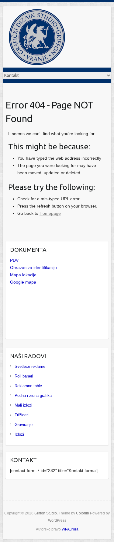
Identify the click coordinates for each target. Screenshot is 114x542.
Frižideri (22, 415)
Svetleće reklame (30, 366)
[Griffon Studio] (37, 38)
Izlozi (19, 434)
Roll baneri (24, 376)
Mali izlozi (23, 405)
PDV (14, 260)
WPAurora (70, 529)
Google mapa (23, 282)
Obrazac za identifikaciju (33, 267)
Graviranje (24, 424)
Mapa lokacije (23, 274)
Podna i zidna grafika (33, 395)
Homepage (50, 213)
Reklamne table (28, 386)
